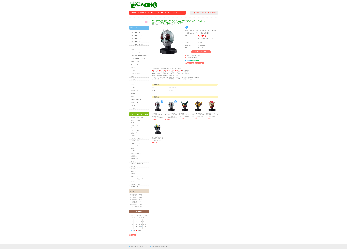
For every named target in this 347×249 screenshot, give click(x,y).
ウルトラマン (134, 102)
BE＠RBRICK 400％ (137, 41)
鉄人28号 (133, 161)
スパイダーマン (135, 145)
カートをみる (213, 12)
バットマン (134, 148)
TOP (134, 12)
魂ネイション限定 (135, 120)
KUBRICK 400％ (135, 50)
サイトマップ (173, 12)
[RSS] (132, 235)
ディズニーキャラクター (137, 138)
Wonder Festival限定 (137, 117)
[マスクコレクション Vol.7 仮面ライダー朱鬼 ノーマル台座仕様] (211, 110)
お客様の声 (163, 12)
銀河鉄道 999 (134, 90)
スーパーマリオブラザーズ (138, 179)
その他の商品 (134, 108)
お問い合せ (153, 12)
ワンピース (134, 67)
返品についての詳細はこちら (193, 55)
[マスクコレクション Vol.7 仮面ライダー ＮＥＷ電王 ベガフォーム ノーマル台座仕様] (157, 133)
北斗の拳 (133, 174)
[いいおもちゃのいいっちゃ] (144, 8)
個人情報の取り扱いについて (139, 246)
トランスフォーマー (136, 143)
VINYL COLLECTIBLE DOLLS (140, 55)
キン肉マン (134, 88)
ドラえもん (134, 85)
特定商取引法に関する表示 (159, 246)
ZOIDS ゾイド (135, 171)
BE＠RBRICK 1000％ (137, 44)
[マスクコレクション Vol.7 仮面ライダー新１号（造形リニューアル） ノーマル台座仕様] (157, 110)
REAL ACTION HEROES (138, 58)
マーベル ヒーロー (136, 99)
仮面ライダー (158, 24)
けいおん (133, 70)
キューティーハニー (136, 176)
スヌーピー (134, 105)
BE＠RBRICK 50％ (136, 32)
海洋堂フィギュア (135, 61)
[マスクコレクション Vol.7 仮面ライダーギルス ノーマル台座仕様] (184, 110)
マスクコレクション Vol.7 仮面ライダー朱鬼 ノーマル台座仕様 (212, 115)
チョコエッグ (134, 64)
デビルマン (134, 96)
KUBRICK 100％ (135, 47)
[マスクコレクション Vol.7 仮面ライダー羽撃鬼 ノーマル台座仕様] (198, 110)
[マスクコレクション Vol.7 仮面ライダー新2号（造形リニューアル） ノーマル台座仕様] (171, 110)
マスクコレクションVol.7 (168, 24)
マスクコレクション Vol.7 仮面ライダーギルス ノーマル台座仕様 (185, 115)
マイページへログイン (201, 12)
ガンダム (133, 79)
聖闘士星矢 (134, 93)
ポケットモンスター (136, 153)
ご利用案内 (143, 12)
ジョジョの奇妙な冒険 (137, 163)
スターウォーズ (135, 140)
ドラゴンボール (135, 82)
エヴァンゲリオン (135, 184)
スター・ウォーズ (135, 52)
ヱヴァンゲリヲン (135, 73)
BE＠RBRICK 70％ (136, 35)
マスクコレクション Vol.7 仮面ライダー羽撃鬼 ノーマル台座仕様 (198, 115)
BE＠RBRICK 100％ (137, 38)
